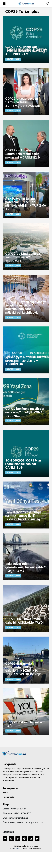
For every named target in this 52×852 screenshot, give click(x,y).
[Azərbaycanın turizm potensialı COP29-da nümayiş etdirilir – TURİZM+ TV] (26, 194)
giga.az (17, 848)
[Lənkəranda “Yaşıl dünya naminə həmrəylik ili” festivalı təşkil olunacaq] (26, 505)
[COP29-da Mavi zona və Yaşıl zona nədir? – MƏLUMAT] (26, 246)
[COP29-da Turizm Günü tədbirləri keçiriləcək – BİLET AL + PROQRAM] (26, 39)
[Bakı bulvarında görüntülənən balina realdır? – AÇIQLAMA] (26, 556)
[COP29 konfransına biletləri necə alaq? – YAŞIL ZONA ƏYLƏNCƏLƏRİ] (26, 401)
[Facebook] (5, 838)
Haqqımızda (8, 797)
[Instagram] (11, 838)
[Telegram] (24, 838)
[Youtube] (30, 838)
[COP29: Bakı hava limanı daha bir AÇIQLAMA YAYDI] (26, 608)
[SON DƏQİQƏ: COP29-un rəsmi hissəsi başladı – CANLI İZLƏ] (26, 453)
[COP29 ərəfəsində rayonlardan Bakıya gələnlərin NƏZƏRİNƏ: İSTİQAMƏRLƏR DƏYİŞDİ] (26, 660)
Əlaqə (5, 792)
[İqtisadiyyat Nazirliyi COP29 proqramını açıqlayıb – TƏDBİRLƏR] (26, 349)
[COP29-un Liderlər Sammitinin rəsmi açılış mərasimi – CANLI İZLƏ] (26, 143)
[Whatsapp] (17, 838)
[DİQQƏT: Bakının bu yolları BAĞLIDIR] (26, 711)
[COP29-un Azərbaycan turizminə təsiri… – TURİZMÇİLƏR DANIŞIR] (26, 91)
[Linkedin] (37, 838)
